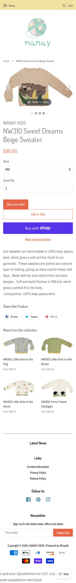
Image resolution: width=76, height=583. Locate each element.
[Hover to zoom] (38, 86)
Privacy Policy (38, 473)
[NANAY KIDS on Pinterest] (38, 500)
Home (6, 61)
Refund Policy (38, 478)
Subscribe (63, 532)
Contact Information (38, 467)
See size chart (16, 204)
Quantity (9, 180)
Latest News (38, 443)
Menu (11, 6)
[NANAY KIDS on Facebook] (28, 500)
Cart (70, 6)
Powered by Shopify (57, 545)
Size (6, 161)
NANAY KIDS (36, 545)
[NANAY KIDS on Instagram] (48, 500)
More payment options (38, 239)
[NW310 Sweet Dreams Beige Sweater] (32, 113)
